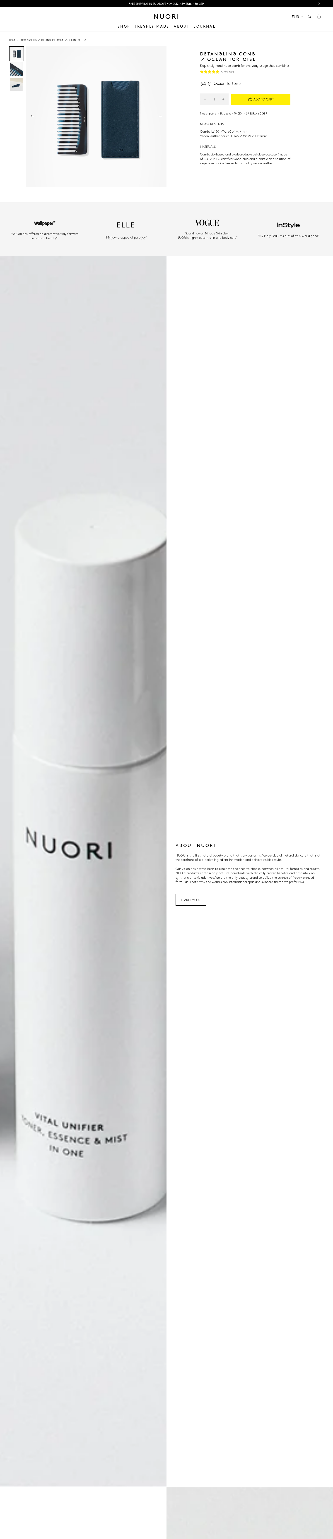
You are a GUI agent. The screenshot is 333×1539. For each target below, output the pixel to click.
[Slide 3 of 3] (16, 84)
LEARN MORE (190, 900)
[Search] (309, 16)
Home (12, 39)
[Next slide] (161, 117)
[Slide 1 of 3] (16, 53)
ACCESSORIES (29, 39)
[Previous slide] (31, 117)
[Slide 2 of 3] (16, 69)
